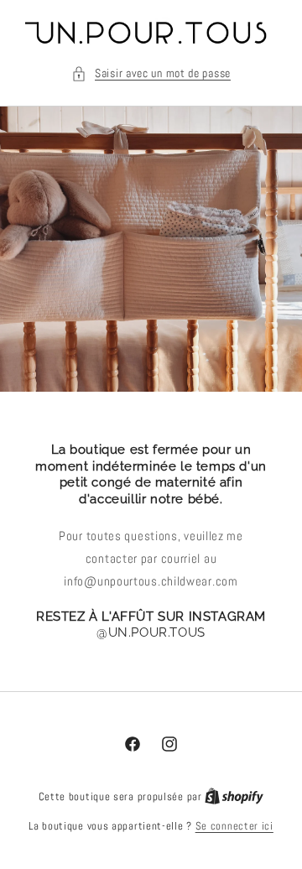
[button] (151, 73)
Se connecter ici (234, 826)
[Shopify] (234, 796)
